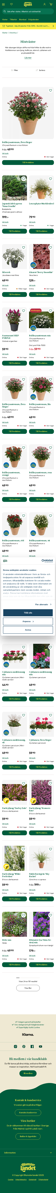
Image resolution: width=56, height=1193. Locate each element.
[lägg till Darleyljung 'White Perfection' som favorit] (23, 849)
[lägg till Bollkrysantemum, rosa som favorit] (50, 447)
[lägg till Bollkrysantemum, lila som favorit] (50, 379)
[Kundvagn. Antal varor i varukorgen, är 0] (51, 4)
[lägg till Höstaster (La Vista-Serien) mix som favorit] (50, 915)
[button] (28, 1152)
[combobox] (30, 11)
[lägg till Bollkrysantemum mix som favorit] (50, 310)
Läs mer (28, 57)
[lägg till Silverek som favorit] (23, 247)
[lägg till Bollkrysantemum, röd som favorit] (23, 515)
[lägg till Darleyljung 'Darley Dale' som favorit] (23, 783)
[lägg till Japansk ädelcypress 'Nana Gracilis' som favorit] (23, 178)
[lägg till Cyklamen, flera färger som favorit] (50, 715)
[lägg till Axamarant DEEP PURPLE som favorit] (23, 310)
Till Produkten (18, 231)
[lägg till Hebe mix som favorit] (23, 915)
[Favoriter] (11, 4)
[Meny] (3, 4)
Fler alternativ (41, 604)
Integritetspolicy (21, 1179)
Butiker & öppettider (28, 1136)
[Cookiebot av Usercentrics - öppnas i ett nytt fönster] (41, 561)
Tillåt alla (28, 613)
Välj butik (5, 153)
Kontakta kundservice (28, 1113)
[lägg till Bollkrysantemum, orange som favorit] (23, 447)
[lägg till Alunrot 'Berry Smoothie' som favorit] (50, 247)
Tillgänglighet (43, 1179)
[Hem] (28, 4)
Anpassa (26, 621)
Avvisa (28, 630)
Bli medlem (28, 1073)
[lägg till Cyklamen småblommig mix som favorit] (23, 647)
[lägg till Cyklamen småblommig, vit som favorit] (23, 715)
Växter (5, 33)
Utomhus (13, 33)
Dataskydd (32, 1179)
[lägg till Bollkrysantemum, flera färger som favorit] (50, 90)
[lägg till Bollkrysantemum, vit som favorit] (50, 515)
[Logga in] (44, 4)
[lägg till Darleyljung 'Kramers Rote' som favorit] (50, 783)
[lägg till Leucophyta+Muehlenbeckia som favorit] (50, 178)
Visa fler (27, 988)
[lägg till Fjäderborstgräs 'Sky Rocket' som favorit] (50, 849)
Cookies (10, 1179)
